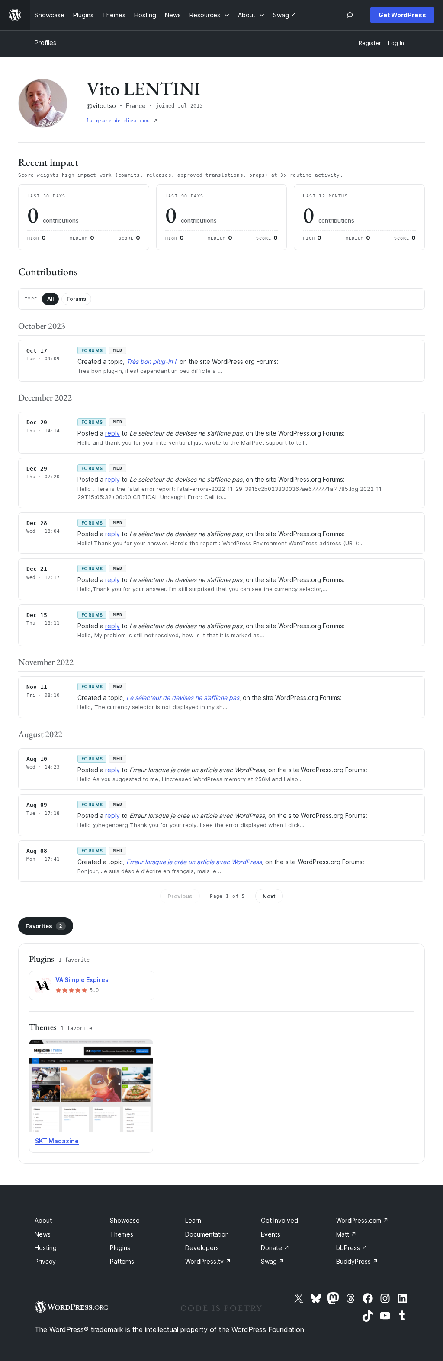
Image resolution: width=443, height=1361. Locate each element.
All (50, 299)
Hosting (46, 1247)
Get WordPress (402, 15)
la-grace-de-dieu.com (119, 121)
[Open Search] (349, 15)
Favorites (44, 925)
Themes (121, 1234)
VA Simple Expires (82, 979)
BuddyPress (357, 1261)
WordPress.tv (208, 1261)
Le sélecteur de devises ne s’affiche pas (182, 697)
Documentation (207, 1234)
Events (270, 1234)
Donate (275, 1247)
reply (112, 433)
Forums (76, 299)
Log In (396, 43)
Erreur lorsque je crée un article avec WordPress (194, 861)
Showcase (125, 1220)
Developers (202, 1247)
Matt (346, 1234)
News (43, 1234)
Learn (193, 1220)
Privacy (45, 1261)
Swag (272, 1261)
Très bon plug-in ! (151, 361)
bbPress (351, 1247)
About (43, 1220)
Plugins (120, 1247)
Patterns (122, 1261)
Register (370, 43)
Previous (180, 896)
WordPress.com (362, 1220)
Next (269, 896)
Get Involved (279, 1220)
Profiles (45, 42)
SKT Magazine (57, 1141)
